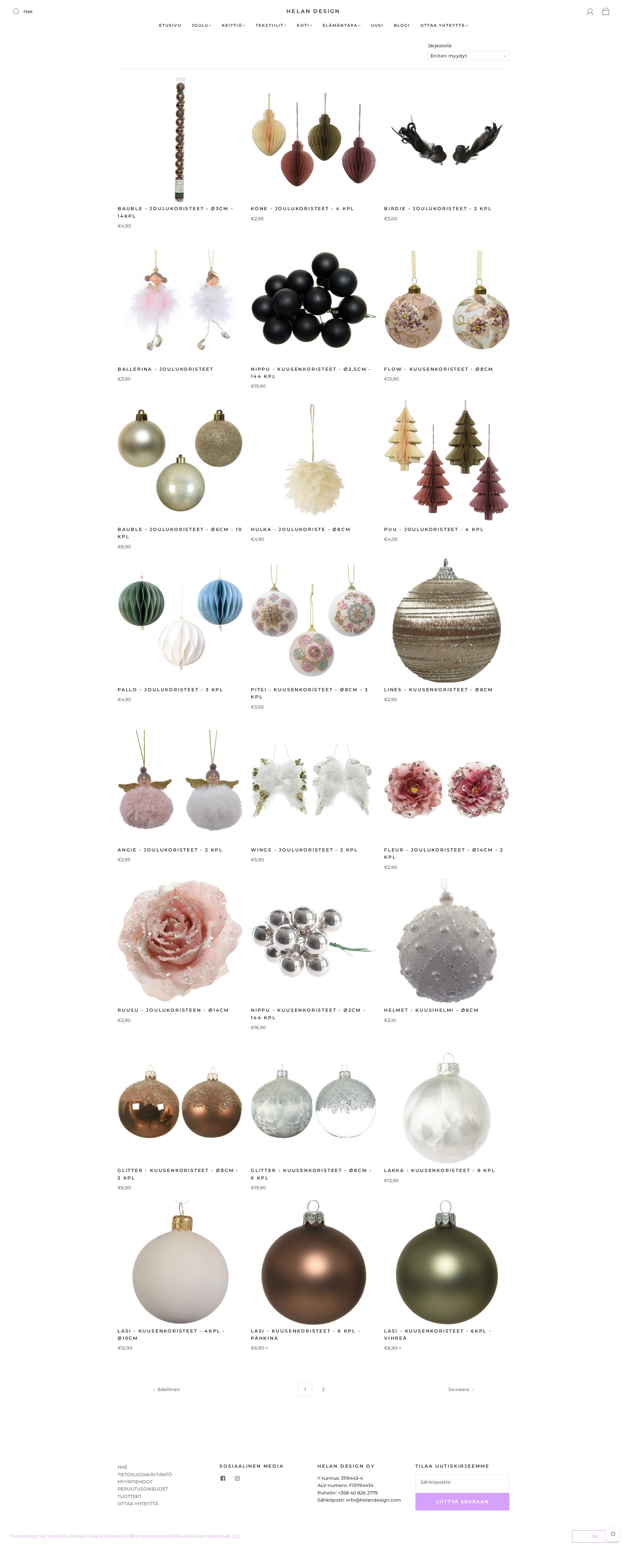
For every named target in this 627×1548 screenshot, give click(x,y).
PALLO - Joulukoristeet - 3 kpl (170, 690)
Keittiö (232, 25)
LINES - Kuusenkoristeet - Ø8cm (438, 690)
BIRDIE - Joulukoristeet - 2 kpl (438, 208)
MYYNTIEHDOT (135, 1482)
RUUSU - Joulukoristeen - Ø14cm (173, 1010)
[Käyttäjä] (590, 11)
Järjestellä (439, 45)
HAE (122, 1467)
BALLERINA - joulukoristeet (166, 369)
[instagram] (237, 1478)
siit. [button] (236, 1536)
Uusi (377, 25)
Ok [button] (595, 1536)
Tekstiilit (269, 25)
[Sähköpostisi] (462, 1482)
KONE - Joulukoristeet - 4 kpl (302, 208)
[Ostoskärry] (606, 11)
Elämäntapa (340, 25)
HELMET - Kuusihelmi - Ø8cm (431, 1010)
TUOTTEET (129, 1496)
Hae (28, 11)
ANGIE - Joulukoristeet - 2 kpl (170, 850)
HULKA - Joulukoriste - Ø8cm (301, 529)
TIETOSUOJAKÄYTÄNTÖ (145, 1475)
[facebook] (223, 1478)
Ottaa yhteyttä (442, 25)
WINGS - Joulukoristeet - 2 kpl (304, 850)
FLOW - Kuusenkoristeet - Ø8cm (438, 369)
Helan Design (313, 11)
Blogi (402, 25)
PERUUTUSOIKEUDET (143, 1489)
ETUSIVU (170, 25)
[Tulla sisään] (20, 11)
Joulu (200, 25)
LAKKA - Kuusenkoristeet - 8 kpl (439, 1170)
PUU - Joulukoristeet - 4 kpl (434, 529)
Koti (303, 25)
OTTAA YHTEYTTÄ (138, 1504)
